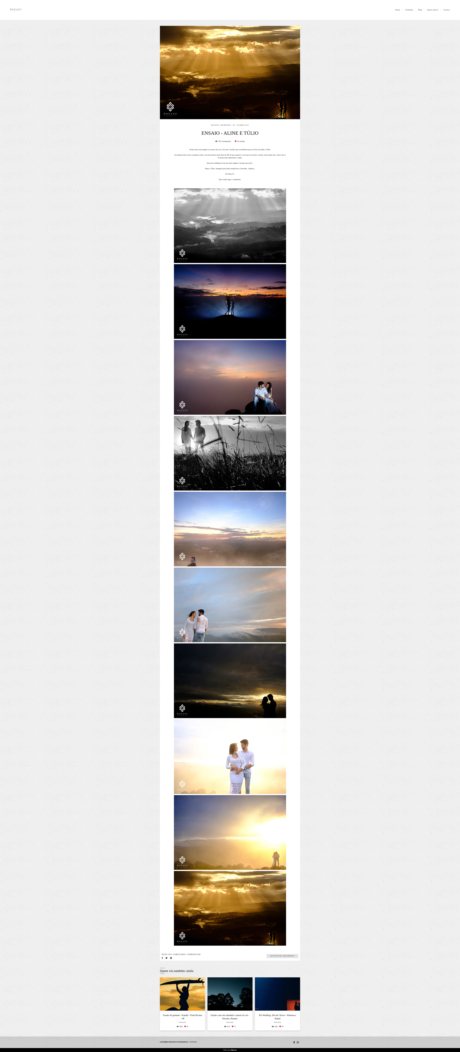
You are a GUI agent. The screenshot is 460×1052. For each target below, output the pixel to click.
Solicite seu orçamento (282, 956)
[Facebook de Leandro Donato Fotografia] (294, 1042)
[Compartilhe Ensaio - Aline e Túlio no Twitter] (167, 958)
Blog (420, 10)
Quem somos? (432, 10)
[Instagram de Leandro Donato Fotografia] (298, 1042)
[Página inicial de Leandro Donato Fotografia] (18, 10)
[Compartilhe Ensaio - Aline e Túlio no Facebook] (162, 958)
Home (397, 10)
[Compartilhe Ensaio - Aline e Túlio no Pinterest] (171, 958)
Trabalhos (409, 10)
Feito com (230, 1050)
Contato (446, 10)
